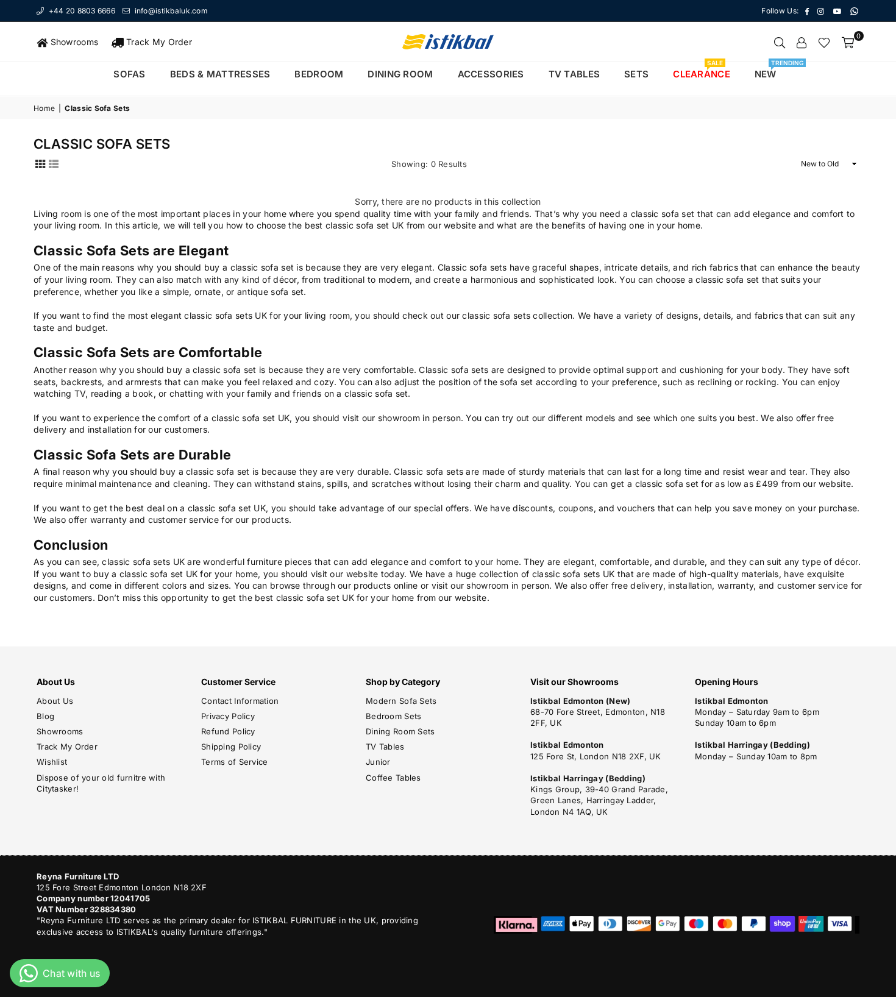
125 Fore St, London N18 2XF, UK (595, 756)
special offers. (443, 508)
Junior (378, 762)
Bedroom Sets (393, 716)
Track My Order (158, 42)
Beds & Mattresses (220, 74)
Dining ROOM (400, 74)
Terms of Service (234, 762)
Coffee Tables (393, 777)
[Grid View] (40, 163)
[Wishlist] (824, 42)
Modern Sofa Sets (401, 701)
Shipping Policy (231, 746)
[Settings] (801, 42)
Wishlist (52, 762)
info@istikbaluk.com (170, 10)
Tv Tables (574, 74)
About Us (55, 701)
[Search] (780, 42)
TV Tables (385, 746)
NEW (770, 71)
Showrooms (73, 42)
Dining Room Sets (400, 731)
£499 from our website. (804, 483)
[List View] (53, 163)
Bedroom (318, 74)
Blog (45, 716)
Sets (636, 74)
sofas (129, 74)
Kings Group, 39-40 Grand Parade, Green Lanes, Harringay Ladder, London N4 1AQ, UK (599, 800)
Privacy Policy (228, 716)
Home (44, 108)
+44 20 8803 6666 (80, 10)
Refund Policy (228, 731)
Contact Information (240, 701)
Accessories (491, 74)
